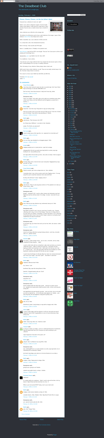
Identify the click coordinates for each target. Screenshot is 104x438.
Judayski (25, 326)
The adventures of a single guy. (29, 9)
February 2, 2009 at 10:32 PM (30, 257)
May (71, 123)
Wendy (25, 106)
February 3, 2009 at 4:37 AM (30, 323)
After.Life (76, 247)
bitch (68, 172)
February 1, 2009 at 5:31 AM (30, 93)
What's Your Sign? (78, 285)
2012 (70, 100)
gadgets (69, 179)
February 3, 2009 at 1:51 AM (30, 280)
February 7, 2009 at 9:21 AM (30, 397)
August (72, 117)
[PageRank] (70, 56)
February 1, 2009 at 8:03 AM (30, 128)
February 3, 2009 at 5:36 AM (30, 362)
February (72, 129)
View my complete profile (73, 70)
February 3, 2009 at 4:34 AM (30, 316)
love (68, 191)
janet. (27, 56)
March (71, 127)
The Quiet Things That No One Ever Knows (79, 270)
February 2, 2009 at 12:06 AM (30, 179)
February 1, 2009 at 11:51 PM (30, 156)
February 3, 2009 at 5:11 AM (30, 343)
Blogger (55, 434)
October (72, 112)
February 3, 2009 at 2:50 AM (30, 306)
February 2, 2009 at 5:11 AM (30, 218)
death (68, 174)
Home (42, 419)
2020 (70, 88)
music (68, 199)
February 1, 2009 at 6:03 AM (30, 103)
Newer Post (23, 419)
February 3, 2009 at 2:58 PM (30, 372)
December (72, 108)
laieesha (25, 238)
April (71, 125)
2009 (70, 107)
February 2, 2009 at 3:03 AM (30, 205)
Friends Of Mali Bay (72, 78)
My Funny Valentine (74, 142)
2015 (70, 96)
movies (69, 196)
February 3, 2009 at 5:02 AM (30, 336)
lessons (69, 186)
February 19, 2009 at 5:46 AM (30, 404)
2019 (70, 90)
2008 (70, 163)
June (71, 121)
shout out (69, 211)
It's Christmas (77, 262)
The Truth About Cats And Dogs (75, 153)
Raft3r (24, 118)
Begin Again (76, 239)
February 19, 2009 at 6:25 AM (30, 411)
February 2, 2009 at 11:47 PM (30, 273)
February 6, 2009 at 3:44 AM (30, 386)
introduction (70, 182)
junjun (68, 184)
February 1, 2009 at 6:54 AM (30, 115)
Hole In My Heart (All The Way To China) (76, 132)
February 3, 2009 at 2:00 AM (30, 296)
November (72, 110)
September (73, 115)
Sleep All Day (73, 147)
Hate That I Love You (75, 136)
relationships (70, 203)
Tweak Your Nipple (78, 277)
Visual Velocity (27, 85)
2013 (70, 98)
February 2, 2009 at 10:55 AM (30, 227)
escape (25, 145)
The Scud (25, 131)
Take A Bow (76, 301)
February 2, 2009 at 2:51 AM (30, 198)
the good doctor (71, 218)
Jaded (75, 293)
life (24, 78)
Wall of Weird (28, 36)
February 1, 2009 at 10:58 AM (30, 135)
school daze (70, 208)
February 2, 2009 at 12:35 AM (30, 188)
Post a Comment (26, 414)
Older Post (60, 419)
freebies (69, 177)
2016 (70, 94)
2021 (70, 86)
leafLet (25, 309)
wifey (68, 223)
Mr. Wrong (76, 231)
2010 (70, 104)
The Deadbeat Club (32, 6)
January (72, 161)
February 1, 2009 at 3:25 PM (30, 142)
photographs (70, 201)
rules (68, 206)
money (68, 194)
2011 (70, 102)
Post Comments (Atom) (44, 424)
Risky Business (23, 51)
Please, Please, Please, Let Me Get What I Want (75, 157)
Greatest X (72, 134)
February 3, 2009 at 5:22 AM (30, 355)
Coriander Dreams (27, 375)
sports (68, 213)
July (71, 119)
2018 (70, 92)
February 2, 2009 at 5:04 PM (30, 235)
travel (68, 220)
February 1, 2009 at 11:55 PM (30, 165)
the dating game (71, 215)
